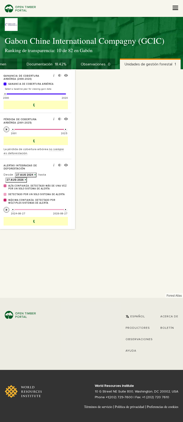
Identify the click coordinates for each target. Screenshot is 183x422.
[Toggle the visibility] (66, 76)
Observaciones (139, 339)
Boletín (167, 328)
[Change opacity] (59, 76)
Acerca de (169, 316)
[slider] (5, 94)
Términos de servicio (98, 406)
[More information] (53, 76)
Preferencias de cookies (162, 407)
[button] (135, 317)
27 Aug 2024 (24, 175)
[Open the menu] (175, 8)
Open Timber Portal (20, 8)
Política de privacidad (129, 406)
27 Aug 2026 (15, 180)
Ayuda (131, 350)
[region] (91, 183)
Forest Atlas (174, 295)
